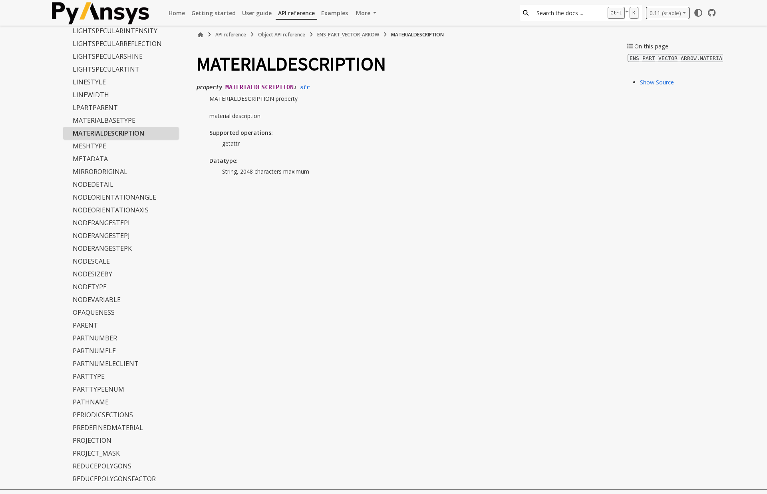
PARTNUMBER (95, 338)
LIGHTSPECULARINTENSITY (115, 30)
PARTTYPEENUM (98, 389)
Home (177, 13)
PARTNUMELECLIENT (106, 363)
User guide (257, 13)
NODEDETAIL (93, 184)
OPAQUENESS (94, 312)
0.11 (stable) (665, 13)
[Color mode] (698, 13)
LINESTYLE (89, 82)
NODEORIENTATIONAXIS (111, 210)
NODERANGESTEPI (101, 222)
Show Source (657, 82)
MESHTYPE (89, 146)
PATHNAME (91, 402)
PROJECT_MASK (96, 453)
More (364, 13)
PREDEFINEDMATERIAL (108, 427)
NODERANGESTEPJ (101, 235)
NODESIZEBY (92, 274)
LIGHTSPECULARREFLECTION (117, 43)
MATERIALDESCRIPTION (108, 133)
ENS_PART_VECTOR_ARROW (348, 34)
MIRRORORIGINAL (100, 171)
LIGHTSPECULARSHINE (108, 56)
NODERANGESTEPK (102, 248)
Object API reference (281, 34)
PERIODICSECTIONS (103, 414)
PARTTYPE (89, 376)
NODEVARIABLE (97, 299)
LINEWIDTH (91, 94)
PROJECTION (92, 440)
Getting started (213, 13)
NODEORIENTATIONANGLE (114, 197)
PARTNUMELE (94, 350)
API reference (296, 13)
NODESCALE (91, 261)
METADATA (90, 158)
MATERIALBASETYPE (104, 120)
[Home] (200, 35)
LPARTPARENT (95, 107)
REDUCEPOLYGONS (102, 466)
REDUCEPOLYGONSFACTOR (114, 478)
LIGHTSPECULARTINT (106, 69)
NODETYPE (90, 286)
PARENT (85, 325)
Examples (334, 13)
